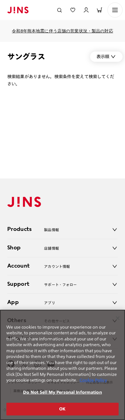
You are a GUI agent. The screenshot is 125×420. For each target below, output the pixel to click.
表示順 (102, 56)
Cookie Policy (93, 380)
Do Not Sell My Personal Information (62, 392)
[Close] (117, 318)
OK (62, 409)
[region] (62, 365)
